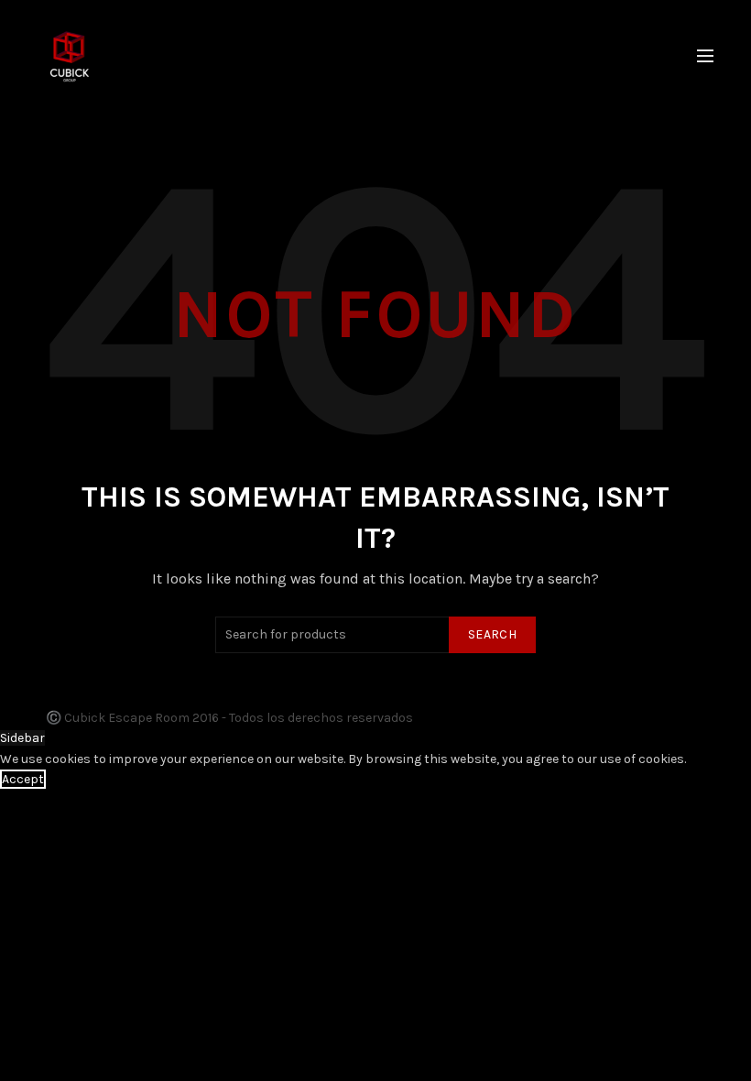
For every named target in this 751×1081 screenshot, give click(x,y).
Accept (23, 779)
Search (492, 634)
